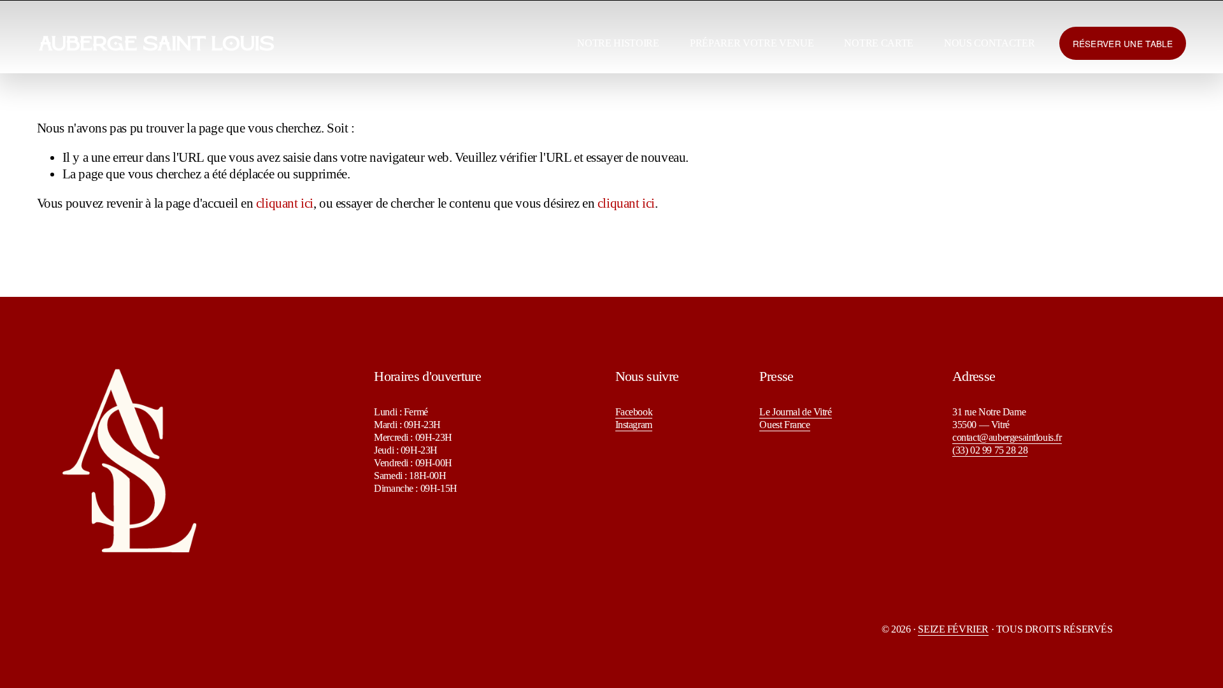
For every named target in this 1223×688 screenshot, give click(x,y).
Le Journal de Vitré (795, 411)
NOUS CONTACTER (989, 43)
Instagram (633, 424)
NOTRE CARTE (878, 43)
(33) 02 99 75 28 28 (989, 450)
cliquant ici (284, 203)
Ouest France (784, 424)
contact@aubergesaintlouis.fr (1006, 437)
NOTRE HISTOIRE (618, 43)
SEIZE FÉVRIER (953, 629)
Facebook (634, 411)
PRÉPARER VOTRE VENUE (752, 43)
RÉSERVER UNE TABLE (1123, 43)
